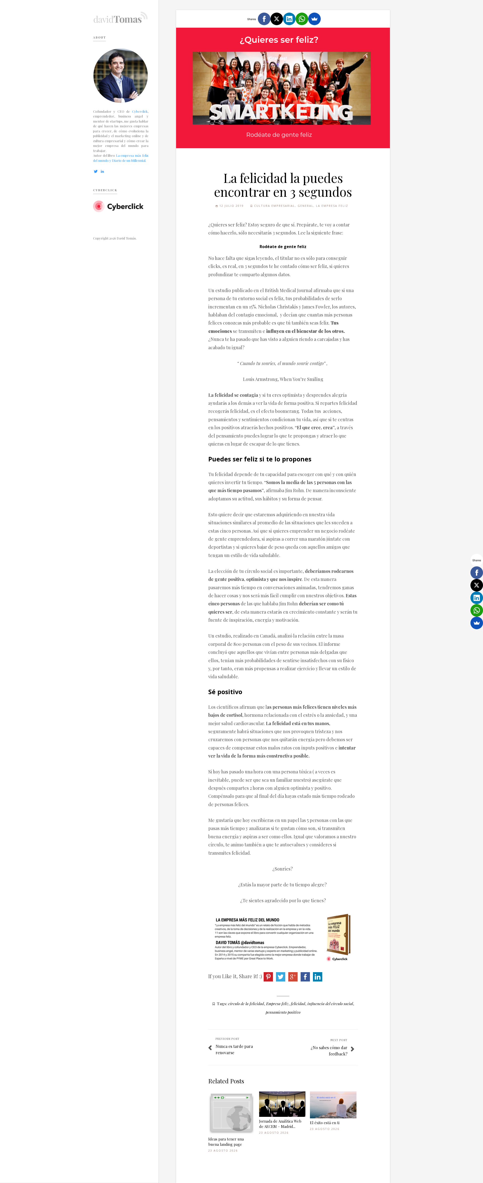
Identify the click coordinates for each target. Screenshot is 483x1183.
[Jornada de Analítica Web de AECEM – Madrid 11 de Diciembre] (282, 1104)
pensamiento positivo (283, 1012)
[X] (276, 19)
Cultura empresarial (274, 206)
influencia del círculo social (330, 1003)
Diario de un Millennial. (129, 160)
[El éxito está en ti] (333, 1104)
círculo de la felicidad (246, 1003)
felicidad (298, 1003)
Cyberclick (140, 111)
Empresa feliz (277, 1003)
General (305, 206)
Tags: (222, 1003)
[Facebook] (264, 19)
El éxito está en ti (324, 1122)
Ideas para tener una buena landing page (226, 1141)
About (99, 37)
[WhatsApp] (302, 19)
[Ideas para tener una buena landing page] (231, 1113)
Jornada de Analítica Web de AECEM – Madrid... (280, 1124)
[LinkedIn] (289, 19)
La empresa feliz (332, 206)
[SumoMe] (314, 19)
